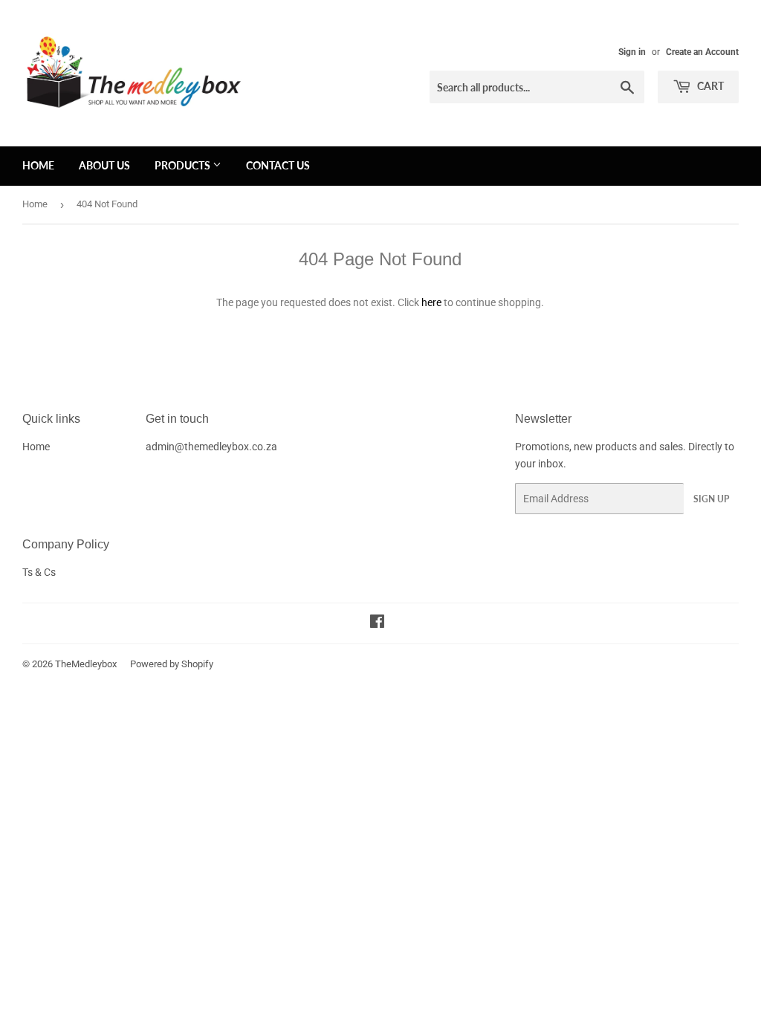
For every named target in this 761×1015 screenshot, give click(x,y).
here (431, 302)
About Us (104, 165)
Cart (709, 86)
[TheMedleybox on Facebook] (377, 623)
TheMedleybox (86, 663)
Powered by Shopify (171, 663)
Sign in (632, 52)
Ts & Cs (39, 572)
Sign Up (711, 499)
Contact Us (278, 165)
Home (38, 165)
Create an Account (702, 52)
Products (184, 165)
